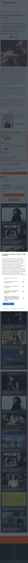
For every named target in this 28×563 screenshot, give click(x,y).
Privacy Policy (22, 308)
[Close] (25, 254)
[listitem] (14, 279)
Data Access (14, 308)
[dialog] (14, 281)
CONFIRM (8, 303)
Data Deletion (6, 308)
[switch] (23, 281)
